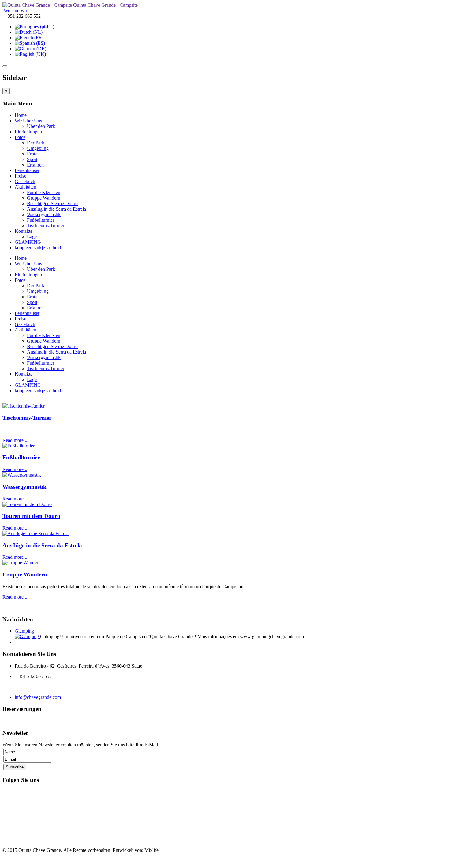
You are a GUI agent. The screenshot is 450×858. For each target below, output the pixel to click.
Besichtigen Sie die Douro (52, 203)
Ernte (32, 153)
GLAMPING (28, 242)
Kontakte (23, 231)
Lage (32, 236)
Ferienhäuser (27, 170)
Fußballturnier (40, 220)
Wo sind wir (14, 10)
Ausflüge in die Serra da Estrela (42, 545)
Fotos (20, 137)
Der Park (35, 142)
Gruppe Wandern (43, 198)
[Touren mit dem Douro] (225, 504)
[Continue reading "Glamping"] (27, 636)
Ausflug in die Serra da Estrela (56, 209)
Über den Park (41, 126)
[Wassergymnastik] (225, 475)
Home (21, 115)
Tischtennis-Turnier (45, 225)
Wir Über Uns (28, 120)
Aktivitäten (25, 187)
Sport (32, 159)
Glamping (24, 631)
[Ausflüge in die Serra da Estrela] (225, 533)
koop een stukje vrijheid (38, 247)
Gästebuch (25, 181)
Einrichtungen (28, 131)
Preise (20, 175)
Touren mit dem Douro (31, 516)
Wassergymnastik (44, 214)
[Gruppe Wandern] (225, 562)
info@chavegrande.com (38, 697)
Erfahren (35, 164)
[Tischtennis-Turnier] (225, 406)
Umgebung (38, 148)
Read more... (14, 440)
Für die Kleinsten (43, 192)
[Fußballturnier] (225, 446)
